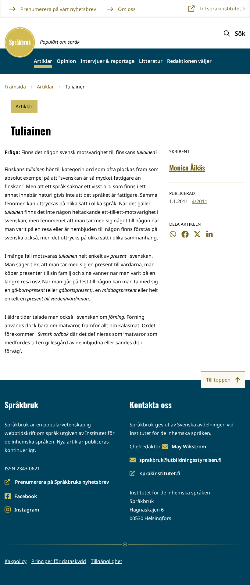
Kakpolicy (16, 561)
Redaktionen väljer (189, 61)
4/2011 (199, 201)
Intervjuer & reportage (107, 61)
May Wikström (189, 446)
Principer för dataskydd (58, 561)
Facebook (25, 497)
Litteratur (150, 61)
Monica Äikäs (187, 167)
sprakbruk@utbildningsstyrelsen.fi (180, 460)
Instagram (26, 510)
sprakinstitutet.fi (155, 474)
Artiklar (43, 61)
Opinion (66, 61)
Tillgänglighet (106, 561)
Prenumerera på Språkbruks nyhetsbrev (57, 482)
